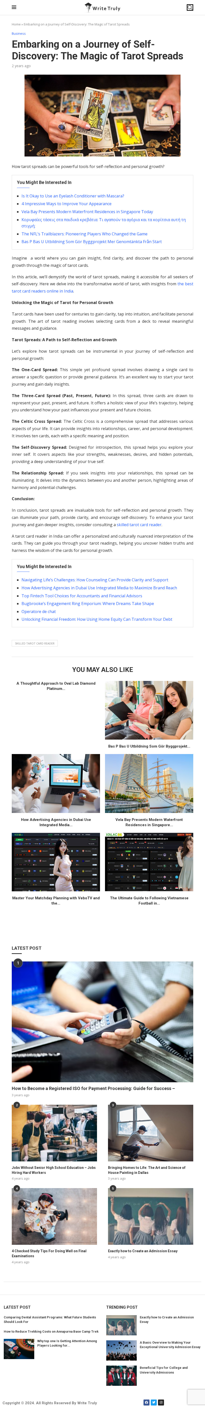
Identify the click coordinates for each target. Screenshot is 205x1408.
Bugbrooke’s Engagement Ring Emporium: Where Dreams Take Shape (88, 603)
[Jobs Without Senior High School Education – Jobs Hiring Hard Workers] (54, 1133)
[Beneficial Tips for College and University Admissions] (121, 1376)
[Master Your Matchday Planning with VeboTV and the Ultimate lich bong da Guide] (56, 862)
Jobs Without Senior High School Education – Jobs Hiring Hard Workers (54, 1170)
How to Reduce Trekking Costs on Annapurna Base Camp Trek (51, 1331)
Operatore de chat (39, 611)
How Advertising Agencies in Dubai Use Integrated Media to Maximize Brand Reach (99, 588)
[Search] (190, 7)
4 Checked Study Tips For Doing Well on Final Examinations (49, 1253)
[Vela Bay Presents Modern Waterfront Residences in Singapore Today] (149, 783)
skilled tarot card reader (139, 524)
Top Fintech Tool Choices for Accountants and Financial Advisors (82, 596)
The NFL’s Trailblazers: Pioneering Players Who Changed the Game (85, 234)
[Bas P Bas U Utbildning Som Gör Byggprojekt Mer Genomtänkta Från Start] (149, 710)
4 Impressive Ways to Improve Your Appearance (67, 203)
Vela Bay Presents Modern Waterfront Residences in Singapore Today (87, 211)
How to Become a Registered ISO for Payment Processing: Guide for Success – (93, 1088)
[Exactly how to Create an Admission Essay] (150, 1216)
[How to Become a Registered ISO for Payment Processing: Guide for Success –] (102, 1021)
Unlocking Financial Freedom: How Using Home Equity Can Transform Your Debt (97, 619)
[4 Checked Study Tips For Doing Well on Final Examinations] (54, 1216)
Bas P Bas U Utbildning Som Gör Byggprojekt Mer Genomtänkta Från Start (92, 241)
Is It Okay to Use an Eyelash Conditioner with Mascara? (73, 196)
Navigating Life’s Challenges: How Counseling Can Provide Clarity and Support (95, 580)
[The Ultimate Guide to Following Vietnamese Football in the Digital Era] (149, 862)
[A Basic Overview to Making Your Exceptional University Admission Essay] (121, 1350)
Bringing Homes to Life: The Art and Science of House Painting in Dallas (147, 1170)
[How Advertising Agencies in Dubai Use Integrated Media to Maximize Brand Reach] (56, 783)
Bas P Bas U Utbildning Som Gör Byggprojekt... (149, 746)
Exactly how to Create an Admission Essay (143, 1251)
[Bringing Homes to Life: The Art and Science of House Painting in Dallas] (150, 1133)
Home (16, 24)
